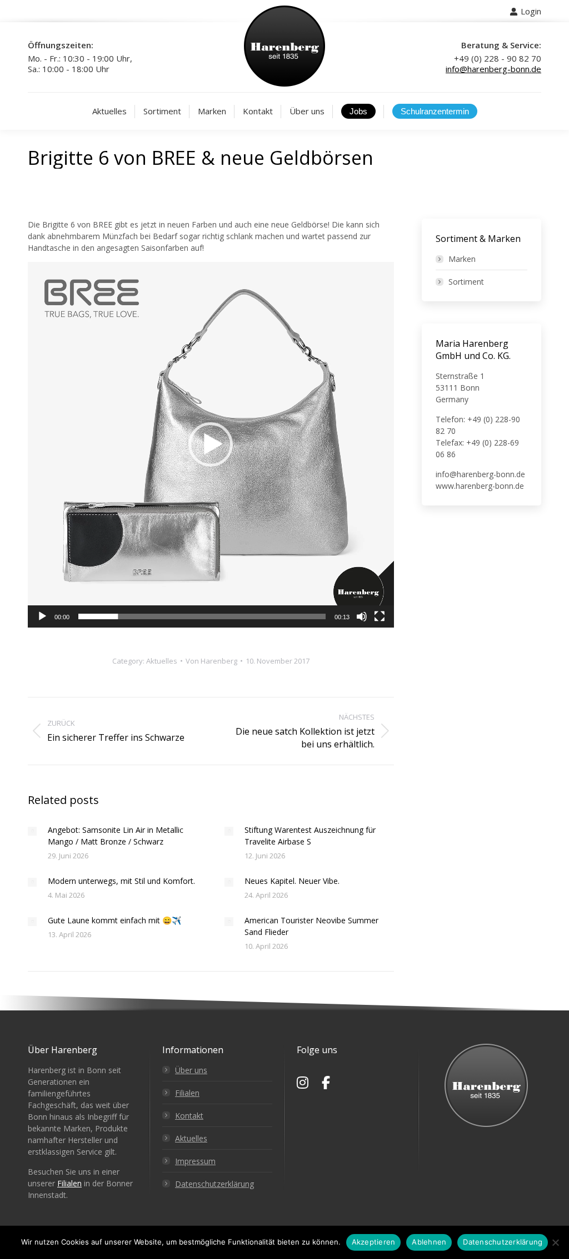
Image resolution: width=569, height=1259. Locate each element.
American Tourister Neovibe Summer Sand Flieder (311, 926)
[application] (211, 445)
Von (211, 661)
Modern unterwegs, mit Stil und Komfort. (121, 881)
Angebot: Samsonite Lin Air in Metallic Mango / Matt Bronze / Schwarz (115, 836)
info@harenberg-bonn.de (493, 68)
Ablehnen (429, 1241)
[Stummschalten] (361, 616)
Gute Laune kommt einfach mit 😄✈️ (114, 920)
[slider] (202, 616)
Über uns (191, 1070)
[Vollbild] (379, 616)
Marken (462, 259)
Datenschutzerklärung (214, 1184)
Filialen (69, 1183)
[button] (210, 444)
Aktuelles (161, 661)
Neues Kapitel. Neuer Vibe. (292, 881)
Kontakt (189, 1115)
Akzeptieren (374, 1241)
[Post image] (32, 831)
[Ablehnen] (555, 1242)
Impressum (195, 1161)
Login (531, 11)
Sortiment (466, 281)
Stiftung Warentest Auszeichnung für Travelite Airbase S (310, 836)
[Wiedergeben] (42, 616)
